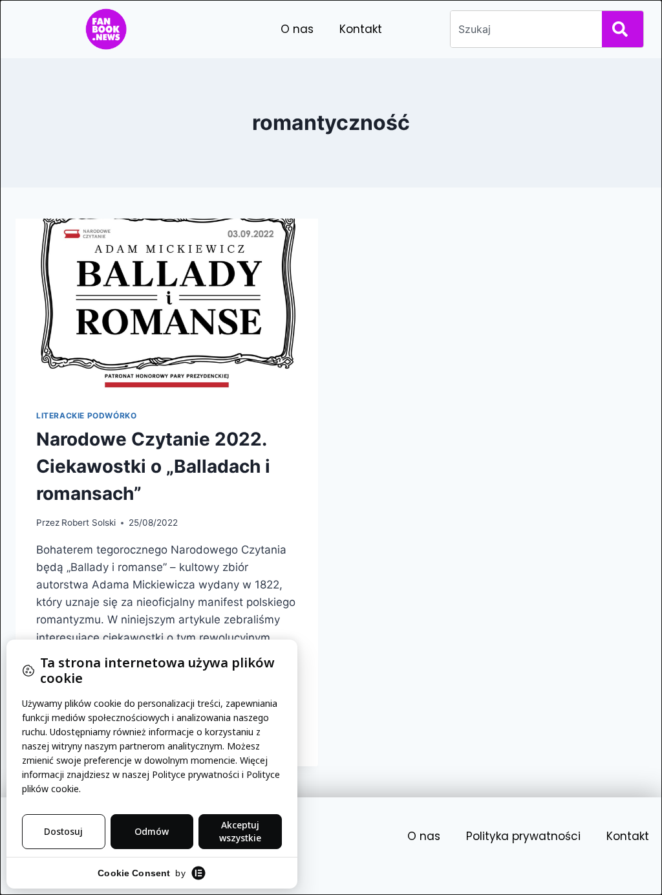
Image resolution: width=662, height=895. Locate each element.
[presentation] (167, 304)
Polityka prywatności (523, 836)
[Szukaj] (622, 29)
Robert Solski (88, 522)
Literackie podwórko (86, 415)
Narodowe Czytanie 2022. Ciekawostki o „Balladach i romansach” (153, 466)
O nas (297, 29)
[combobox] (524, 29)
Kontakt (360, 29)
